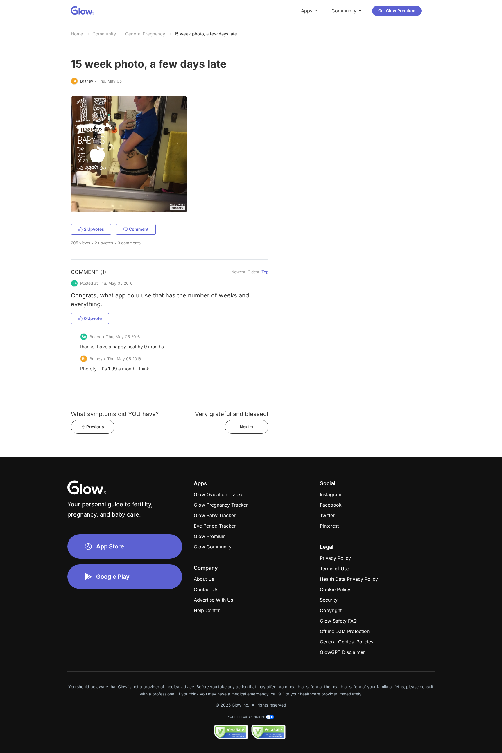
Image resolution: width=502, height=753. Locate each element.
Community (104, 34)
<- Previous (93, 426)
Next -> (247, 426)
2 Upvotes (94, 229)
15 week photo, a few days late (205, 34)
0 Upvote (93, 318)
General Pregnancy (145, 34)
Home (77, 34)
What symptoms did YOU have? (115, 413)
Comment (138, 229)
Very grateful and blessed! (231, 413)
